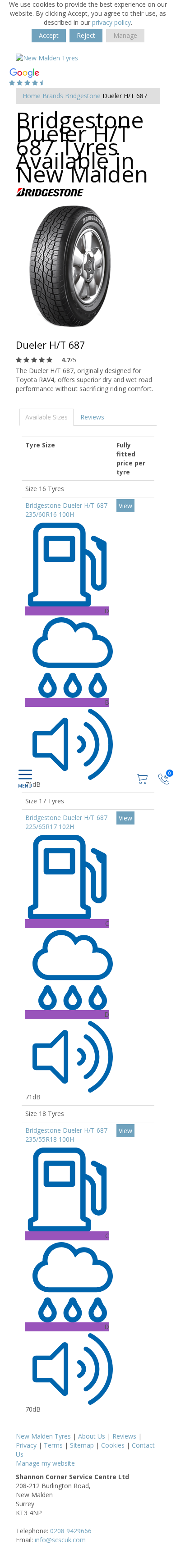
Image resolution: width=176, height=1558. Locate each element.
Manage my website (45, 1463)
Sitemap (82, 1445)
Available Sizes (46, 417)
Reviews (92, 417)
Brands (52, 95)
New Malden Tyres (43, 1436)
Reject (86, 35)
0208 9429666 (71, 1530)
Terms (53, 1445)
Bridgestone (83, 95)
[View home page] (47, 57)
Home (32, 95)
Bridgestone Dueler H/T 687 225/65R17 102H (66, 822)
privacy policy (111, 22)
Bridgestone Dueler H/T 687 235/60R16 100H (66, 510)
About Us (91, 1436)
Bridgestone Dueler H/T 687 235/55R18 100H (66, 1134)
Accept (49, 35)
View (125, 505)
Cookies (113, 1445)
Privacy (26, 1445)
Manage (125, 35)
